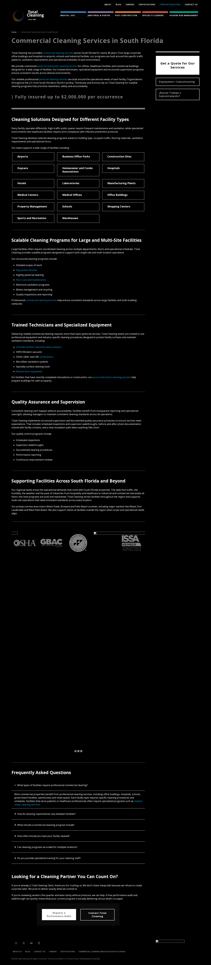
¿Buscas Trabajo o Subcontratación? (170, 94)
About (107, 4)
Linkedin (31, 943)
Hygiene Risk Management (184, 15)
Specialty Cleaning (153, 15)
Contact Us (39, 951)
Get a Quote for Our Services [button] (177, 65)
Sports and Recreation (31, 218)
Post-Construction (126, 15)
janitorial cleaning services (53, 79)
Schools (67, 206)
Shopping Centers (118, 206)
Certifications (147, 4)
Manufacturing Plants (121, 183)
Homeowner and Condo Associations (77, 169)
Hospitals (113, 168)
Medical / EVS (67, 15)
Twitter (23, 943)
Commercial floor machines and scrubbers (38, 347)
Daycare (22, 168)
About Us (17, 951)
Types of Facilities (170, 4)
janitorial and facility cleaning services (57, 66)
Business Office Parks (76, 156)
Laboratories (70, 183)
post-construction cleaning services (112, 377)
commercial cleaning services (57, 52)
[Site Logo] (27, 15)
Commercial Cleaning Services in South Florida (101, 951)
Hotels (21, 183)
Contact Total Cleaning (97, 914)
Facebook (38, 943)
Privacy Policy (72, 959)
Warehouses (70, 218)
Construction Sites (119, 156)
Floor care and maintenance (31, 279)
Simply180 (95, 959)
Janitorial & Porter (99, 15)
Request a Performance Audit (59, 914)
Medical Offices (72, 195)
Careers (130, 4)
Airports (22, 156)
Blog (118, 4)
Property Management (32, 206)
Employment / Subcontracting (177, 81)
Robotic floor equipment (29, 371)
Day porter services (26, 270)
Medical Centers (27, 195)
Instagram (16, 943)
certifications (46, 356)
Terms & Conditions (56, 959)
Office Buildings (117, 195)
